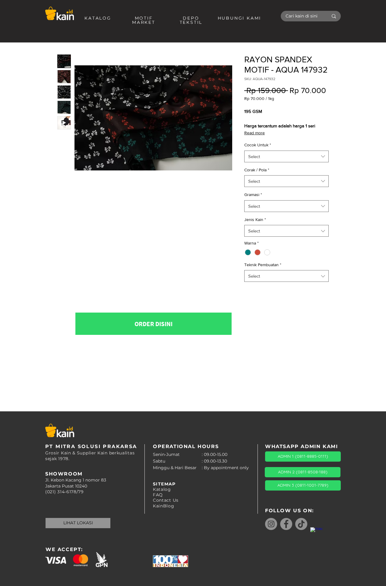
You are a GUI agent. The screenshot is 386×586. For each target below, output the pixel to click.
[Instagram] (271, 524)
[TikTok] (301, 524)
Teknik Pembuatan (262, 264)
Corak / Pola (256, 169)
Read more (254, 132)
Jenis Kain (255, 219)
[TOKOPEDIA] (316, 533)
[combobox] (286, 156)
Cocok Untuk (257, 144)
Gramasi (253, 194)
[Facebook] (286, 524)
